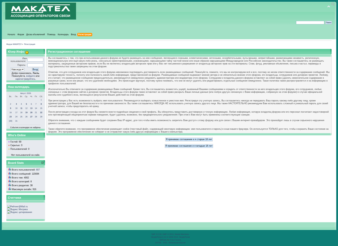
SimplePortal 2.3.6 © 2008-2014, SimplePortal (170, 237)
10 (16, 108)
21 (36, 112)
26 (26, 117)
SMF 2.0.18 (156, 234)
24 (16, 117)
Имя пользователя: (19, 59)
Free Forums (175, 240)
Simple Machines (182, 234)
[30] (10, 121)
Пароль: (21, 65)
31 (16, 121)
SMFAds (163, 240)
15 (41, 108)
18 (21, 112)
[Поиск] (333, 4)
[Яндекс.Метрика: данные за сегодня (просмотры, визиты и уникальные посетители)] (17, 209)
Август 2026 (25, 93)
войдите (30, 76)
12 (26, 108)
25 (21, 117)
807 (38, 169)
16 (11, 112)
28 (36, 117)
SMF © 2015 (168, 234)
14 (36, 108)
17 (16, 112)
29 (41, 117)
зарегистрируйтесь (25, 79)
